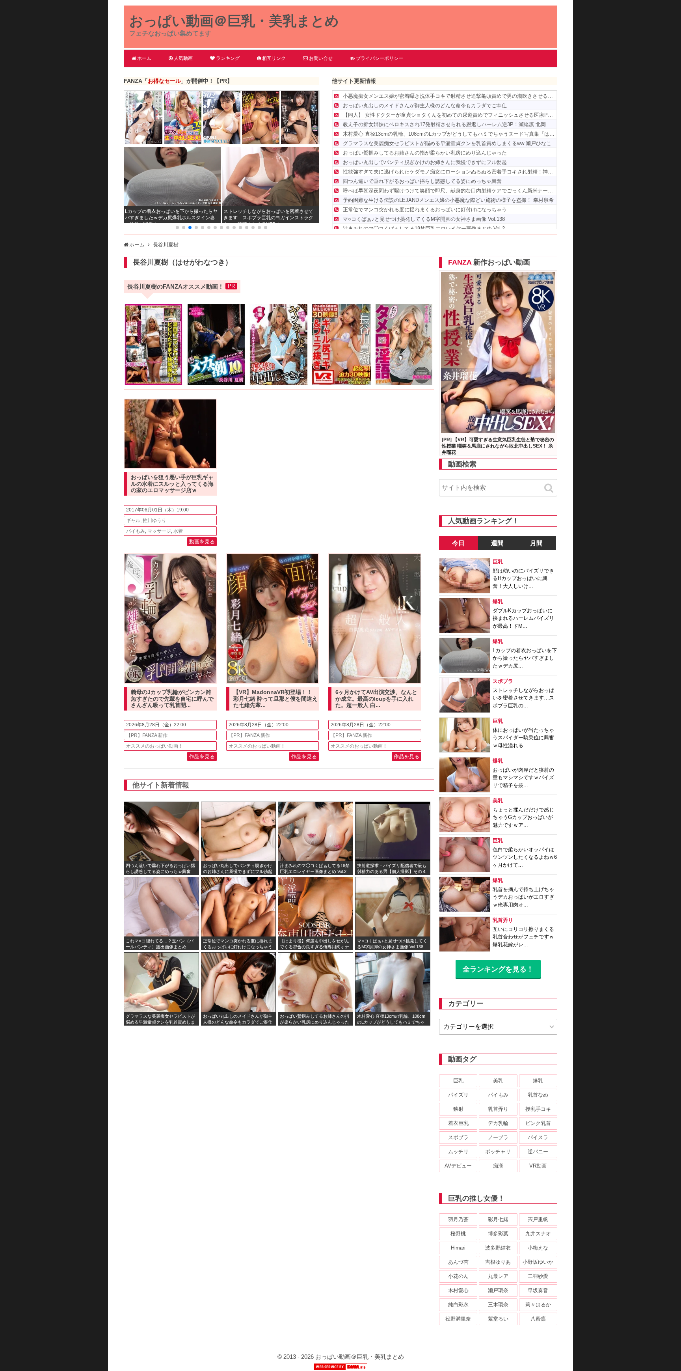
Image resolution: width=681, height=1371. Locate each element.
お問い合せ (321, 58)
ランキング (228, 58)
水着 (178, 531)
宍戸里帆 (538, 1219)
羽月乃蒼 (458, 1219)
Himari (458, 1248)
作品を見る (202, 756)
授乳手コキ (538, 1109)
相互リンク (274, 58)
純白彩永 (458, 1305)
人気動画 (183, 58)
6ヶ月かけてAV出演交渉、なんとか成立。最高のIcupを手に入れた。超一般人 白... (376, 699)
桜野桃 (458, 1234)
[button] (177, 227)
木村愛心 (458, 1290)
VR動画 (538, 1166)
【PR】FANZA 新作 (146, 735)
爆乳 (538, 1081)
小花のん (458, 1276)
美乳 (498, 1081)
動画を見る (202, 542)
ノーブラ (498, 1137)
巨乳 (458, 1081)
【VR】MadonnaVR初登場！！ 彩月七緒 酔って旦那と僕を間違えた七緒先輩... (275, 699)
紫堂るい (498, 1319)
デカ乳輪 (498, 1123)
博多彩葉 (498, 1234)
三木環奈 (498, 1305)
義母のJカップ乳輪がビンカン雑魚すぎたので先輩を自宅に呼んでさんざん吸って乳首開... (172, 699)
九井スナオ (538, 1234)
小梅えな (538, 1248)
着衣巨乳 (458, 1123)
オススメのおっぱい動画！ (154, 746)
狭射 (458, 1109)
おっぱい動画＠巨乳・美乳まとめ (234, 21)
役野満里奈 (458, 1319)
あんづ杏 (458, 1262)
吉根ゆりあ (498, 1262)
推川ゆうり (154, 520)
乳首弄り (498, 1109)
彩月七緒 (498, 1219)
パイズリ (458, 1095)
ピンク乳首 (538, 1123)
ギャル (133, 520)
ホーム (144, 58)
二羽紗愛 (538, 1276)
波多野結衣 (498, 1248)
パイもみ (135, 531)
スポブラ (458, 1137)
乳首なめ (538, 1095)
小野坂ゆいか (538, 1262)
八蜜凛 (538, 1319)
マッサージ (159, 531)
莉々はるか (538, 1305)
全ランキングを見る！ (498, 969)
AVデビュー (458, 1166)
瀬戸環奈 (498, 1290)
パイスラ (538, 1137)
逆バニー (538, 1152)
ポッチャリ (498, 1152)
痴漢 (498, 1166)
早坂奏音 (538, 1290)
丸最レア (498, 1276)
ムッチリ (458, 1152)
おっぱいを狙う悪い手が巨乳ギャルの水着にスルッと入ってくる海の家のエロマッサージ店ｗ (172, 484)
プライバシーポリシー (379, 58)
